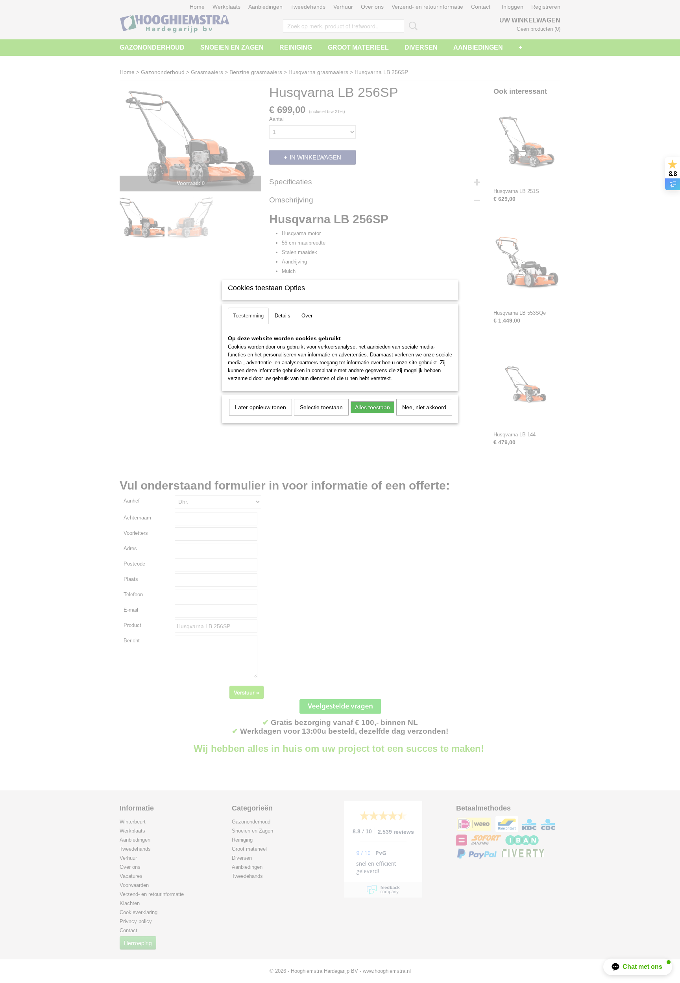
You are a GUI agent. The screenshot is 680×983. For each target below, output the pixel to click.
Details (282, 316)
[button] (637, 967)
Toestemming (248, 316)
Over (306, 316)
